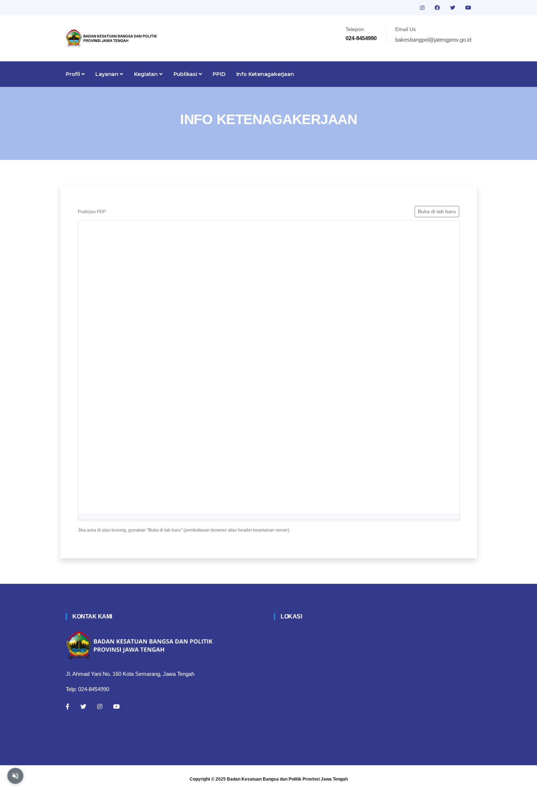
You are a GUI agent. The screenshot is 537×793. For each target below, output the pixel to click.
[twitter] (453, 7)
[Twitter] (83, 706)
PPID (219, 74)
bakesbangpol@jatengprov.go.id (433, 40)
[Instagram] (99, 706)
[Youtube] (116, 706)
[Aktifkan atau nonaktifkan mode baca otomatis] (15, 776)
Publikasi (186, 74)
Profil (73, 74)
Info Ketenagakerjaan (265, 74)
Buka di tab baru (437, 211)
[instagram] (423, 7)
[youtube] (468, 7)
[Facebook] (67, 706)
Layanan (107, 74)
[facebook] (438, 7)
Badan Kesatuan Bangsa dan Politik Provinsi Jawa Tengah (287, 779)
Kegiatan (146, 74)
